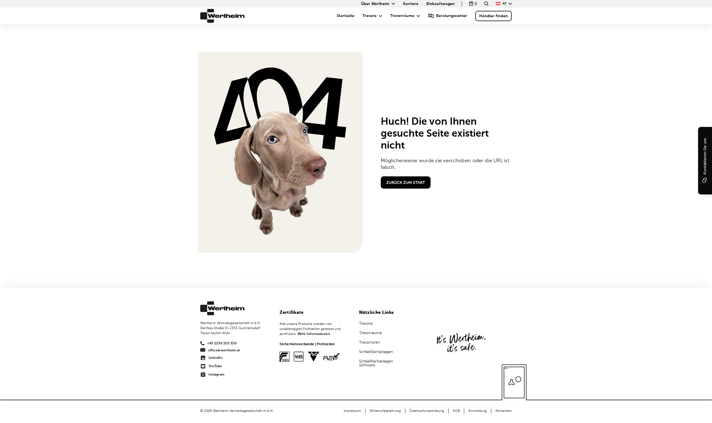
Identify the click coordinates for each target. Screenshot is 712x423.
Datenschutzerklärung (426, 411)
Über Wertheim (375, 4)
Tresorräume (402, 16)
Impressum (352, 411)
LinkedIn (215, 358)
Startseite (345, 16)
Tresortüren (369, 342)
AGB (456, 411)
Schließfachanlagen (376, 352)
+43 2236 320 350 (222, 343)
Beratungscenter (451, 16)
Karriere (410, 4)
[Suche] (486, 3)
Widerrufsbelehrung (385, 411)
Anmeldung (477, 411)
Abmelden (503, 411)
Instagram (216, 374)
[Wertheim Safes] (222, 16)
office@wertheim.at (224, 350)
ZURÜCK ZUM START (405, 183)
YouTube (215, 366)
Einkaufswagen (440, 4)
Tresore (369, 16)
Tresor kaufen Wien (215, 333)
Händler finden (493, 16)
